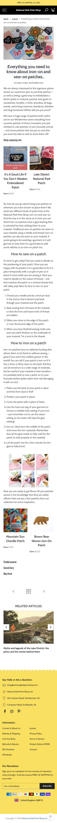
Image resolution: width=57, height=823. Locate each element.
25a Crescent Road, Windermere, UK (23, 698)
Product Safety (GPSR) (40, 744)
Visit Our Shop (9, 738)
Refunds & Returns (10, 744)
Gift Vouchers (8, 749)
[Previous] (6, 627)
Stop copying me (12, 139)
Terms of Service (37, 738)
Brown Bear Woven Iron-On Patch (42, 541)
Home (5, 19)
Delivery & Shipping (11, 733)
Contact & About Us (11, 728)
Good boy (8, 567)
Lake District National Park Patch (41, 179)
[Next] (51, 627)
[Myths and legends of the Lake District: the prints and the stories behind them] (28, 627)
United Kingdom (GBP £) (31, 800)
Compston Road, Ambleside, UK (21, 704)
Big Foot (7, 573)
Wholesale (7, 754)
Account (33, 749)
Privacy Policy (36, 733)
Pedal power (10, 561)
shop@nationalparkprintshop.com (22, 685)
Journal (15, 19)
